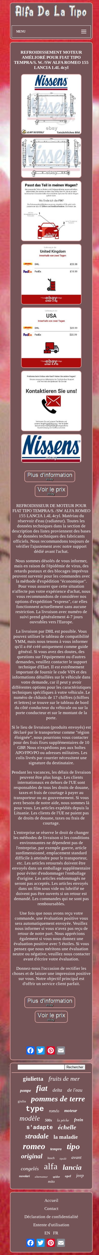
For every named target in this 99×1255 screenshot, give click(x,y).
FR (55, 1233)
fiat (41, 1088)
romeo (34, 1146)
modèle (30, 1118)
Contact (51, 1208)
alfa (51, 1166)
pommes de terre (58, 1098)
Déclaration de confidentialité (51, 1216)
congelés (30, 1168)
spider (56, 1176)
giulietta (33, 1079)
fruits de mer (64, 1078)
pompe (25, 1090)
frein (78, 1119)
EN (47, 1233)
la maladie (66, 1137)
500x (48, 1120)
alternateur (41, 1176)
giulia (22, 1101)
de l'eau (74, 1090)
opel (68, 1176)
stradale (36, 1136)
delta (57, 1090)
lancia (72, 1167)
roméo (54, 1111)
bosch (51, 1158)
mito (51, 1181)
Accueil (51, 1200)
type (35, 1109)
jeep (80, 1175)
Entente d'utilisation (51, 1224)
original (31, 1156)
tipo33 (63, 1158)
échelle (67, 1127)
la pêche (63, 1120)
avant (76, 1157)
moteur (70, 1110)
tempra (56, 1149)
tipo (73, 1146)
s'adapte (39, 1127)
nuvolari (24, 1176)
